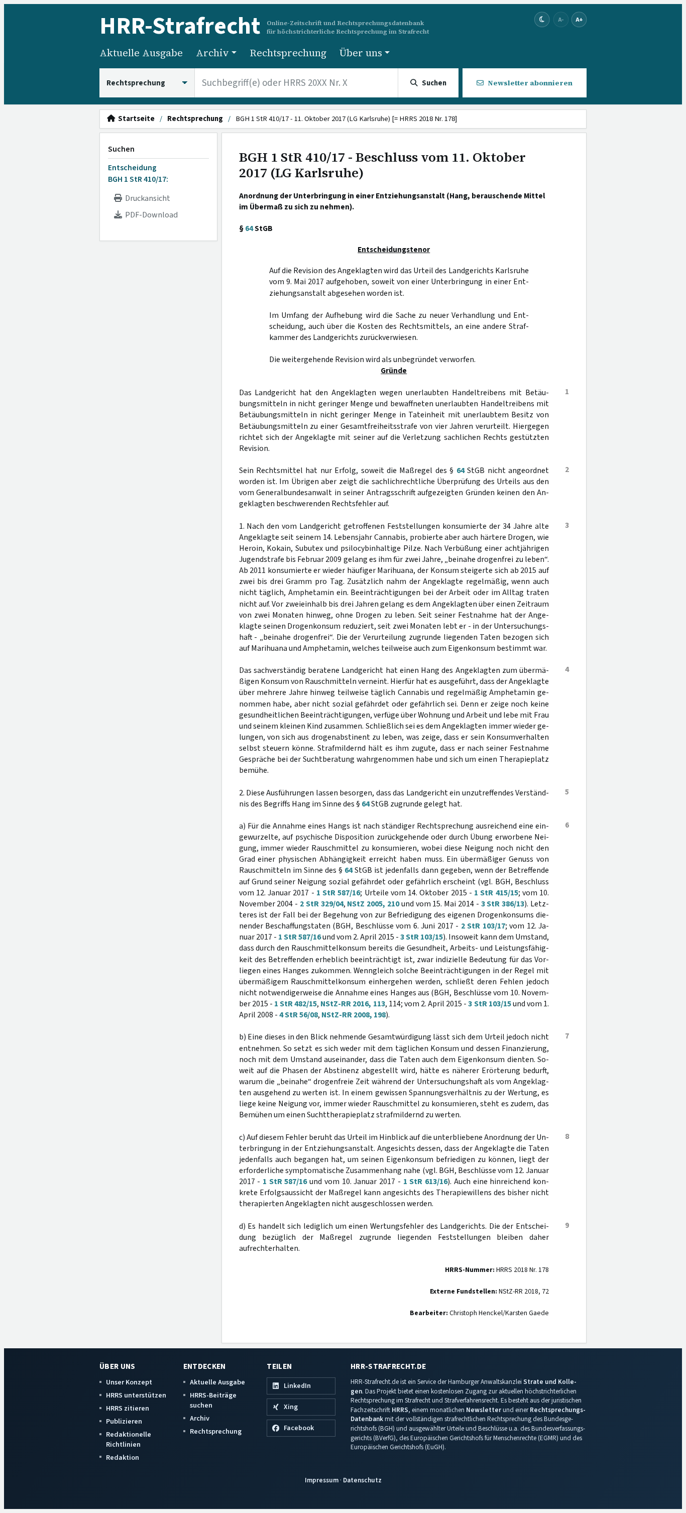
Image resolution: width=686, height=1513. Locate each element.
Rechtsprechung (288, 52)
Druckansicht (146, 198)
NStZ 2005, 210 (373, 903)
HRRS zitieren (127, 1408)
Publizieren (124, 1421)
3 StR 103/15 (421, 937)
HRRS (400, 1410)
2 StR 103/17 (483, 926)
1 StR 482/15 (295, 1003)
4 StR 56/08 (298, 1014)
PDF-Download (150, 214)
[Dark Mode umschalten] (542, 20)
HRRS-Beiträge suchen (213, 1400)
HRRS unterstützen (136, 1395)
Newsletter (483, 1410)
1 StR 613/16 (425, 1181)
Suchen (121, 149)
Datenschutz (362, 1480)
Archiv (199, 1418)
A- (561, 19)
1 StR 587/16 (338, 892)
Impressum (321, 1480)
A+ (579, 19)
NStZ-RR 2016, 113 (352, 1003)
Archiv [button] (212, 52)
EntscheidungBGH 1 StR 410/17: (138, 173)
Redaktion (122, 1457)
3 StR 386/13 (503, 903)
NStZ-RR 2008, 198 (353, 1014)
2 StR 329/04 (322, 903)
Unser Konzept (129, 1382)
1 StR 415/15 (496, 892)
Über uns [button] (360, 52)
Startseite (135, 119)
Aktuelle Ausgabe (141, 52)
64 (249, 228)
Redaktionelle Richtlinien (128, 1439)
